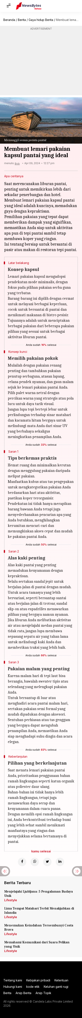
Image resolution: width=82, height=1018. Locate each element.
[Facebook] (22, 862)
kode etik (33, 986)
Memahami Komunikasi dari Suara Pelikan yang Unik (37, 944)
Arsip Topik (43, 993)
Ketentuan (61, 980)
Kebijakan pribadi (38, 980)
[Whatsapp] (34, 862)
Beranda (9, 20)
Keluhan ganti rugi (56, 986)
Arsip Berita (23, 993)
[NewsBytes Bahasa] (28, 6)
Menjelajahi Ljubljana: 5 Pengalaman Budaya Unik (38, 893)
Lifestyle (10, 900)
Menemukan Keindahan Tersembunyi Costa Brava (38, 927)
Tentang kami (12, 980)
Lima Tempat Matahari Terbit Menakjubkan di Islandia (39, 910)
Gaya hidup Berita (41, 20)
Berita (22, 20)
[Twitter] (47, 862)
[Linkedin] (60, 862)
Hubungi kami (12, 986)
